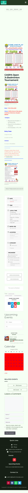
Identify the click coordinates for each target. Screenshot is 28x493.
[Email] (15, 306)
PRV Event (19, 385)
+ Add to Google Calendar (14, 274)
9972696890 (16, 260)
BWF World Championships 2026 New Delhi (16, 340)
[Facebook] (12, 483)
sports (21, 9)
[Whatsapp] (16, 483)
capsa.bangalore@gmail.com (15, 264)
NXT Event (16, 389)
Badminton (16, 9)
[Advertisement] (14, 27)
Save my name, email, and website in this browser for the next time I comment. (14, 427)
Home (7, 9)
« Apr (5, 373)
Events (11, 9)
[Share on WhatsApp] (18, 303)
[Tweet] (12, 303)
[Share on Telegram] (12, 306)
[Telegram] (19, 483)
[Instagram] (8, 483)
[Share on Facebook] (9, 303)
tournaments (17, 295)
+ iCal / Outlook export (14, 278)
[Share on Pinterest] (15, 303)
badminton (11, 293)
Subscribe (9, 156)
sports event (8, 295)
